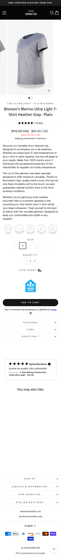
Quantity (30, 255)
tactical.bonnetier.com (30, 516)
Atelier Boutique (29, 502)
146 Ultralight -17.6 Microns (30, 103)
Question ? (30, 336)
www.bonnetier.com (30, 511)
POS (18, 553)
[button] (30, 369)
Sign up (30, 479)
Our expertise (30, 494)
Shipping (19, 138)
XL (46, 245)
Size (30, 239)
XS (14, 245)
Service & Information (29, 487)
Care (30, 329)
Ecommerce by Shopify (34, 553)
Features (30, 322)
